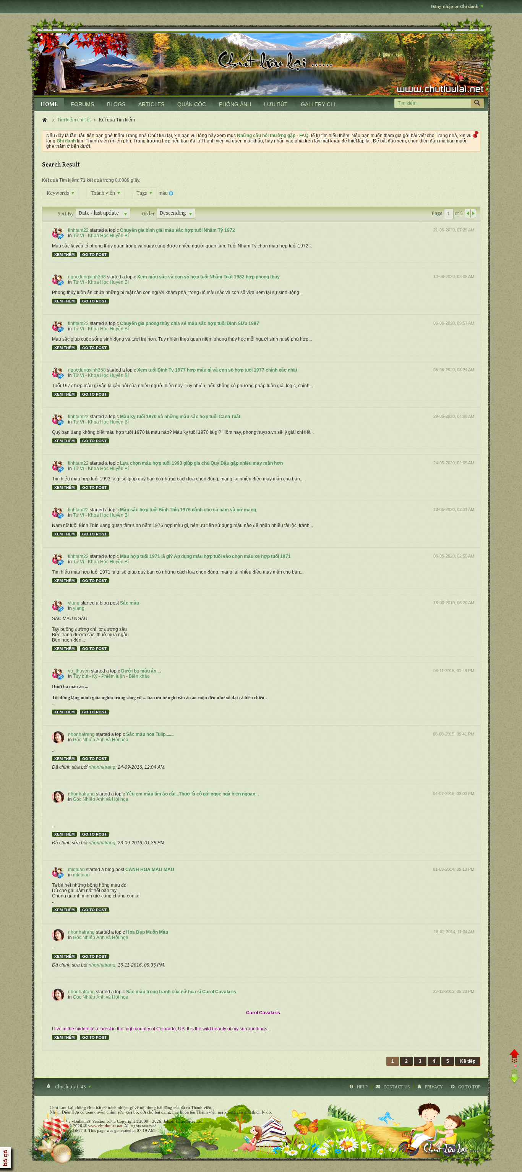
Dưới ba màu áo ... (141, 671)
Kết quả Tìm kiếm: (60, 180)
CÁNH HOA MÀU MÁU (149, 869)
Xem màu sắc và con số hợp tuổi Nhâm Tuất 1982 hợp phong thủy (208, 277)
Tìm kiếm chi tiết (74, 120)
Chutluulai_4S (70, 1087)
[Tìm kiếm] (477, 103)
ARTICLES (151, 104)
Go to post (94, 254)
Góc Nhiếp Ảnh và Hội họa (100, 739)
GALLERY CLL (319, 104)
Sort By (66, 214)
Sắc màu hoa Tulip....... (149, 734)
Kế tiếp (467, 1061)
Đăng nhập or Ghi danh (454, 6)
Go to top (469, 1087)
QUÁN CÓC (191, 104)
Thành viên (103, 193)
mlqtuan (76, 869)
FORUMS (82, 104)
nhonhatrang (81, 734)
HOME (49, 104)
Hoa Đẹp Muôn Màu (147, 932)
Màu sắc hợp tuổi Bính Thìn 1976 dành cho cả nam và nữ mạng (188, 509)
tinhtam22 (78, 230)
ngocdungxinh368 (87, 277)
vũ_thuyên (79, 671)
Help (362, 1087)
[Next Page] (473, 213)
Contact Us (397, 1087)
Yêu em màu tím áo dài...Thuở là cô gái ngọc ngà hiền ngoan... (192, 794)
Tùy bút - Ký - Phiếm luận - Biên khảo (111, 676)
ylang (73, 603)
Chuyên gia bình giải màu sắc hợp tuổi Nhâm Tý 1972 (177, 230)
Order (148, 214)
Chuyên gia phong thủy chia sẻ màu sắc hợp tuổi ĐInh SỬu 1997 (189, 323)
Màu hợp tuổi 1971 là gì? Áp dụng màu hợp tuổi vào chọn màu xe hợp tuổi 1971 (205, 556)
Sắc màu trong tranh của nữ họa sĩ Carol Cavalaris (181, 991)
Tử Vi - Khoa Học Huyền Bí (101, 235)
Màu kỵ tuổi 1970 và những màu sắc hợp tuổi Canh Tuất (180, 416)
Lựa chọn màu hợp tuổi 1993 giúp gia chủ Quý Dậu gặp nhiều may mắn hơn (201, 463)
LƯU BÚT (276, 104)
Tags (142, 193)
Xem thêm (64, 254)
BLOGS (116, 104)
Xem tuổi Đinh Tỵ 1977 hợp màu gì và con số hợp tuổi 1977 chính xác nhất (217, 370)
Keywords (58, 193)
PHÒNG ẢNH (235, 104)
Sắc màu (129, 603)
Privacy (434, 1087)
